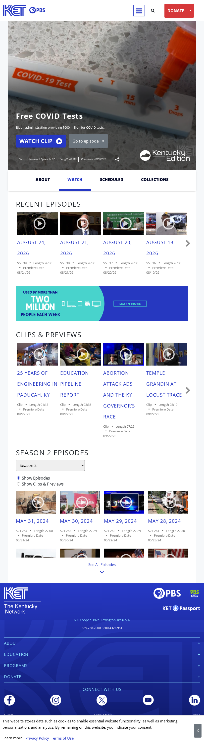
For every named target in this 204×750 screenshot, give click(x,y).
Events (8, 715)
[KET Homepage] (14, 10)
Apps (196, 715)
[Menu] (139, 10)
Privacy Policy (37, 738)
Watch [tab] (74, 179)
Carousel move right (188, 244)
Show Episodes (36, 478)
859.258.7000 (91, 628)
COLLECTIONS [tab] (154, 179)
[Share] (115, 159)
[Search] (153, 10)
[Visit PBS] (37, 10)
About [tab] (43, 179)
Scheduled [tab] (111, 179)
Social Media (103, 715)
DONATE (175, 10)
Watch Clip (35, 141)
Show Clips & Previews (43, 484)
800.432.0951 (112, 628)
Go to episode (85, 141)
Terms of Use (62, 738)
